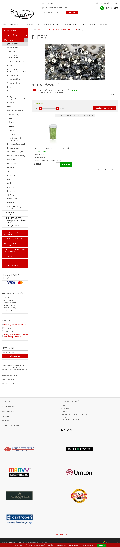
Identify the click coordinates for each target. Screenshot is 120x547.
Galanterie (8, 40)
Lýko (9, 179)
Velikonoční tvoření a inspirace (74, 414)
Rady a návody (71, 24)
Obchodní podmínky (12, 305)
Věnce (12, 51)
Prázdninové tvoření (70, 420)
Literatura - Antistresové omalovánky (15, 251)
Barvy (9, 65)
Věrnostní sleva (31, 24)
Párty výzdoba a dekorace (11, 233)
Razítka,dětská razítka (16, 144)
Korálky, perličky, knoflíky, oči (16, 139)
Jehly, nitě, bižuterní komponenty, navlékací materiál (16, 220)
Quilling (10, 195)
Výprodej (8, 256)
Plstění (10, 107)
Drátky (12, 134)
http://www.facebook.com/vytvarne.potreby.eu (16, 336)
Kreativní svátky (11, 265)
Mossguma (14, 130)
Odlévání (11, 159)
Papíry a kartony (14, 148)
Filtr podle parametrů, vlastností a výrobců (74, 116)
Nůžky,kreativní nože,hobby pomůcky (16, 98)
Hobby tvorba (12, 44)
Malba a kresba (10, 30)
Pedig (9, 183)
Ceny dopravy (51, 24)
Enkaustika (12, 203)
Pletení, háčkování (14, 226)
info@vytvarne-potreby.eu (15, 324)
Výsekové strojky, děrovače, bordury (15, 92)
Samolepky (14, 114)
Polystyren (11, 163)
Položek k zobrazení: (105, 108)
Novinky (14, 24)
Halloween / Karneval (13, 239)
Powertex (11, 167)
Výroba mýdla (13, 83)
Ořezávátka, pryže (15, 152)
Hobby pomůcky (16, 61)
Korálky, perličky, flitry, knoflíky (16, 208)
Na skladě (39, 103)
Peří (11, 118)
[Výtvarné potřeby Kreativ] (21, 13)
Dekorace (11, 191)
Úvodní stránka (4, 24)
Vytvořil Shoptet (112, 542)
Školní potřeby (10, 35)
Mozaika (11, 187)
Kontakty (105, 24)
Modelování (12, 75)
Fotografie (6, 416)
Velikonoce (66, 408)
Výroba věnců (13, 48)
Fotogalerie (89, 24)
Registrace (113, 3)
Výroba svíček (13, 79)
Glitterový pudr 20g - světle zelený (58, 90)
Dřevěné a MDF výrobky (10, 244)
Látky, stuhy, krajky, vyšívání (14, 213)
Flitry (11, 126)
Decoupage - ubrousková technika (16, 70)
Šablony (10, 103)
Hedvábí (11, 175)
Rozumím (101, 545)
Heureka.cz (64, 534)
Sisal (9, 171)
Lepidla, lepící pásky (16, 156)
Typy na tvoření (70, 401)
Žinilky (11, 122)
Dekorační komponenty (14, 56)
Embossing (12, 199)
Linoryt (10, 87)
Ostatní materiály (15, 110)
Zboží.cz (55, 534)
